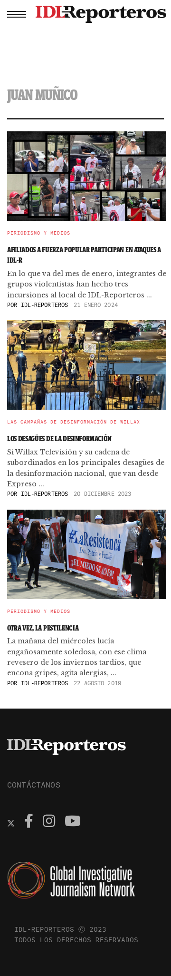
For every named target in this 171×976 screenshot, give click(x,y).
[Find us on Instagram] (49, 822)
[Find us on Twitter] (11, 822)
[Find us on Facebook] (28, 822)
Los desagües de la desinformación (60, 438)
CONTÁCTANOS (33, 784)
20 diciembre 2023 (102, 493)
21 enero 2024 (96, 304)
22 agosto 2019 (97, 683)
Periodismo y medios (38, 233)
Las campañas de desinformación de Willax (73, 422)
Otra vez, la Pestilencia (42, 627)
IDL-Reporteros (44, 304)
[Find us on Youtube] (73, 822)
